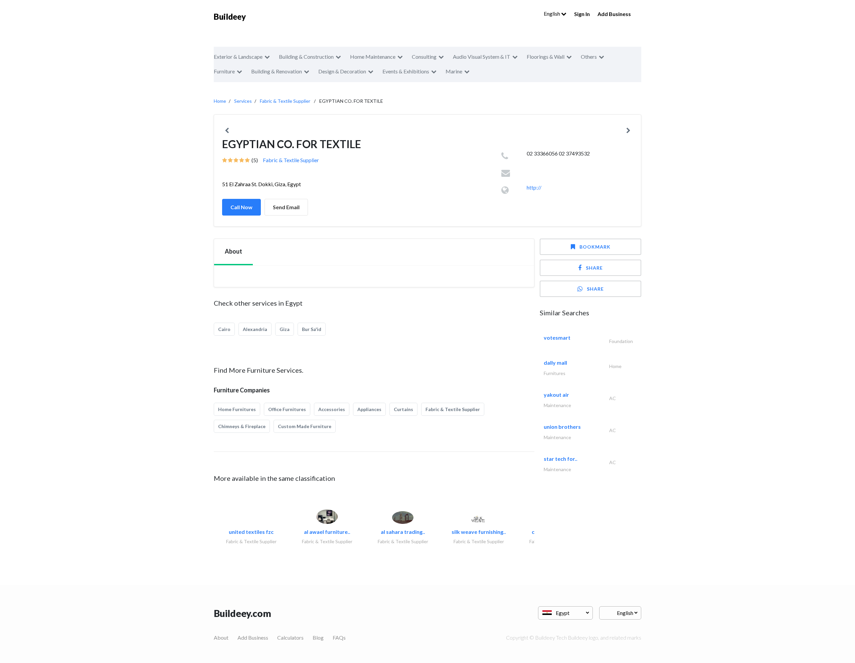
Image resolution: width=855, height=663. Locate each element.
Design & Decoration (342, 71)
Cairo (224, 329)
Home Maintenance (372, 56)
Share (594, 268)
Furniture (224, 71)
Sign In (582, 14)
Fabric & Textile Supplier (285, 101)
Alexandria (255, 329)
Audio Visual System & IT (481, 56)
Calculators (290, 637)
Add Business (614, 14)
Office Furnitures (287, 409)
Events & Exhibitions (405, 71)
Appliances (369, 409)
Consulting (424, 56)
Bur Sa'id (311, 329)
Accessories (331, 409)
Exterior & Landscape (238, 56)
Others (589, 56)
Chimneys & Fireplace (242, 426)
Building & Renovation (276, 71)
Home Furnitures (237, 409)
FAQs (339, 637)
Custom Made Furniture (304, 426)
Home (220, 101)
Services (243, 101)
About (221, 637)
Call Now (241, 207)
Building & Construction (306, 56)
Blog (318, 637)
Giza (285, 329)
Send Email (286, 207)
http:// (534, 187)
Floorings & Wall (545, 56)
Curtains (403, 409)
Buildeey (230, 16)
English (552, 13)
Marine (454, 71)
